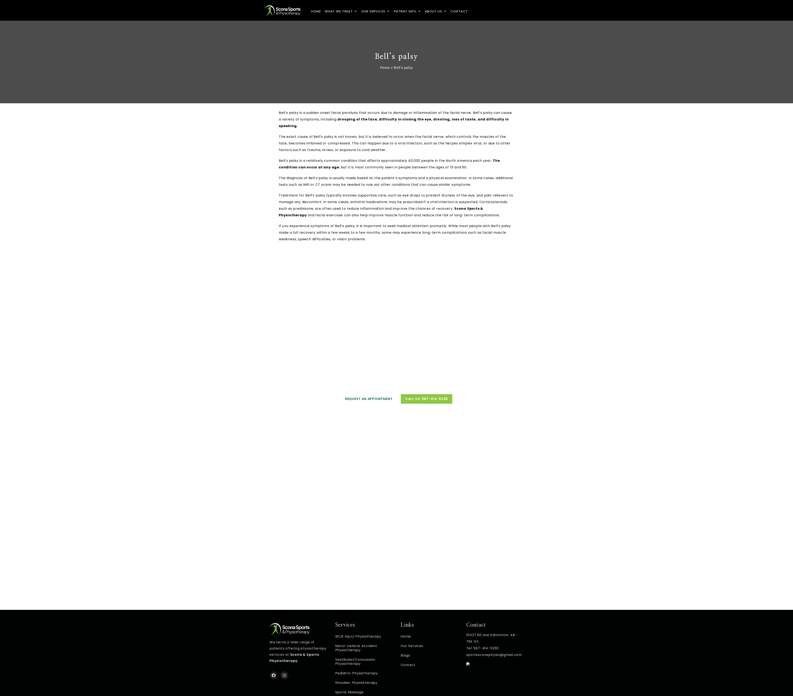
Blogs (405, 655)
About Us (433, 11)
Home (316, 11)
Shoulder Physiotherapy (356, 682)
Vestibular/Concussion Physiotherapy (355, 661)
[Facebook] (273, 675)
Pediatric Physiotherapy (356, 673)
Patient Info (405, 11)
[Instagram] (284, 675)
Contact (459, 11)
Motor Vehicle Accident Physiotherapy (356, 648)
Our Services (373, 11)
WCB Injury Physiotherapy (358, 636)
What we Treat (339, 11)
